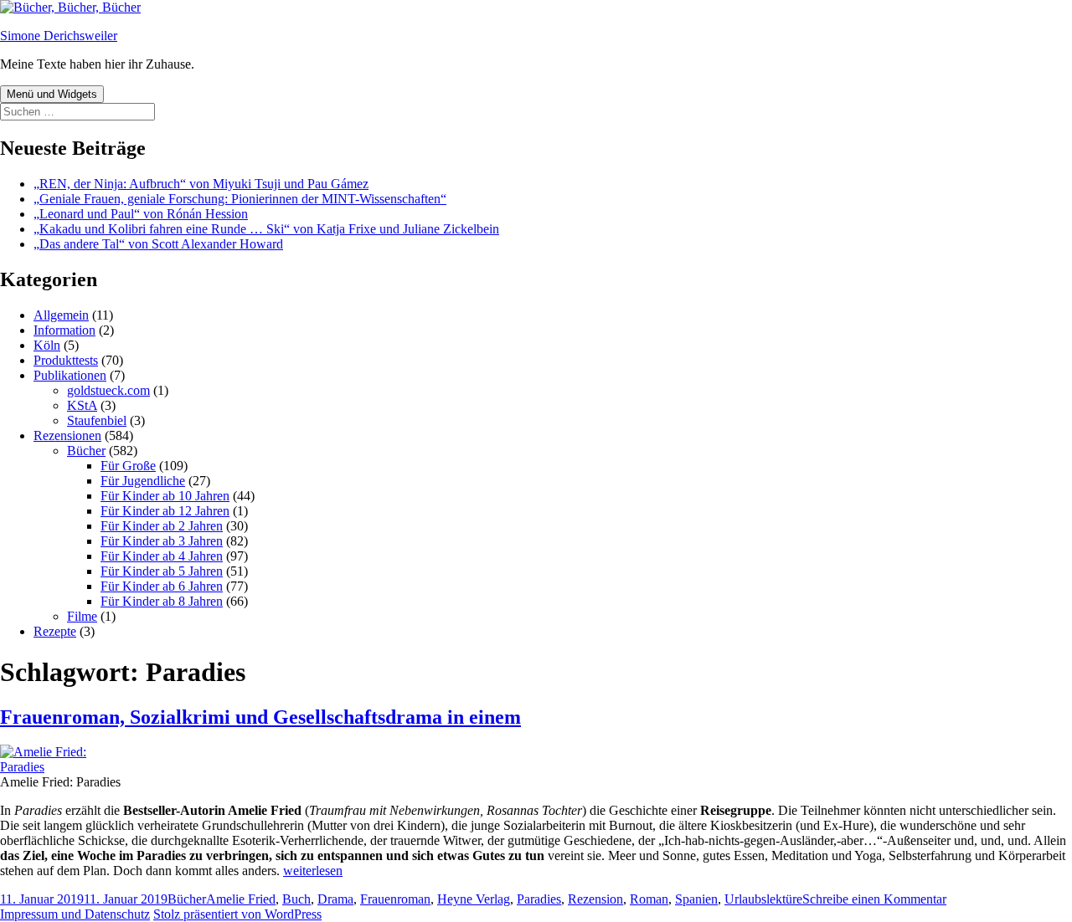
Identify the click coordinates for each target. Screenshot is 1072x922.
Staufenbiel (96, 420)
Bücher (86, 450)
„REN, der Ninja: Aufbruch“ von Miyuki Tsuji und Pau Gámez (201, 184)
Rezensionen (67, 435)
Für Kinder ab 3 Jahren (161, 541)
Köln (47, 345)
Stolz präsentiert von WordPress (237, 914)
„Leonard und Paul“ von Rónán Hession (141, 214)
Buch (296, 899)
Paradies (539, 899)
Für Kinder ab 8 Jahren (161, 601)
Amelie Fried (241, 899)
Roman (649, 899)
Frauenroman (395, 899)
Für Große (128, 465)
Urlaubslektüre (763, 899)
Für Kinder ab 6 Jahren (161, 586)
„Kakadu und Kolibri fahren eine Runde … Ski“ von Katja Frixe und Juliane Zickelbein (266, 229)
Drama (335, 899)
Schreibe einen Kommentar (874, 899)
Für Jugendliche (142, 481)
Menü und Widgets (52, 94)
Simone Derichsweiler (58, 35)
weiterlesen (313, 870)
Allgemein (61, 315)
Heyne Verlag (473, 899)
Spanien (696, 899)
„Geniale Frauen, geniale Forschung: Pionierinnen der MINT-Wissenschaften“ (240, 199)
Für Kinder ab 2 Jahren (161, 526)
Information (64, 330)
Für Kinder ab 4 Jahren (161, 556)
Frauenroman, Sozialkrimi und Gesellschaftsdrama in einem (260, 717)
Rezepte (55, 631)
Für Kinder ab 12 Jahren (164, 511)
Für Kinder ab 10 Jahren (164, 496)
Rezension (595, 899)
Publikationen (70, 375)
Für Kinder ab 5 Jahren (161, 571)
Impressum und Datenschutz (75, 914)
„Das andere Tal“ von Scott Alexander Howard (158, 244)
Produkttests (66, 360)
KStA (82, 405)
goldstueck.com (108, 390)
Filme (82, 616)
